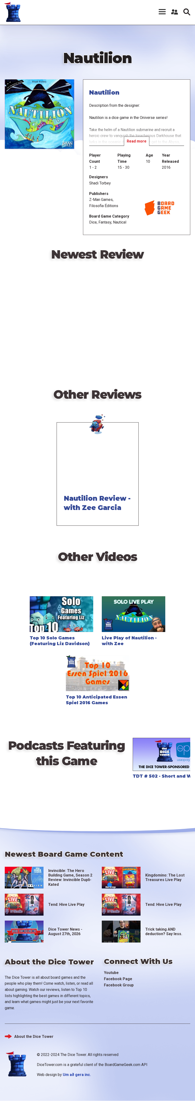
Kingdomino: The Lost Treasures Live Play (165, 877)
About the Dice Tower (34, 1036)
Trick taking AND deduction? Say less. (163, 931)
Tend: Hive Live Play (66, 904)
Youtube (111, 972)
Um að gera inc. (77, 1074)
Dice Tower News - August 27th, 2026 (65, 931)
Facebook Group (119, 985)
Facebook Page (118, 979)
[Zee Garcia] (97, 421)
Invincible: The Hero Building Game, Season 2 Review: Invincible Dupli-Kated (70, 877)
